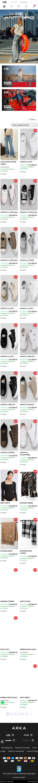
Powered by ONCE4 (19, 777)
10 (26, 714)
